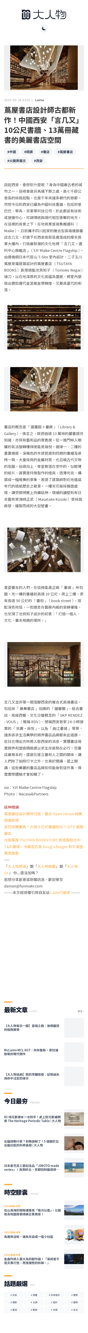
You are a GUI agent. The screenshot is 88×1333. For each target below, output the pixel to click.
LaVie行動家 (60, 892)
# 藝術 (13, 1309)
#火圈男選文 (16, 160)
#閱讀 (28, 151)
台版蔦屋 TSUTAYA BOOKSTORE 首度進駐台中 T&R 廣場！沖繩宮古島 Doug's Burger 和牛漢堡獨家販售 (43, 846)
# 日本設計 (54, 1294)
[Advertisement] (44, 944)
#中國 (11, 151)
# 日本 (13, 1294)
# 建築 (74, 1302)
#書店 (45, 151)
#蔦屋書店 (65, 151)
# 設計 (54, 1302)
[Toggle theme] (44, 28)
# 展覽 (74, 1294)
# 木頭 (54, 1309)
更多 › (81, 1011)
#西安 (38, 160)
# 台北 (74, 1309)
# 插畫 (34, 1294)
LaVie (39, 100)
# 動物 (34, 1309)
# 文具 (34, 1302)
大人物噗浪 (17, 866)
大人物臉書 (46, 866)
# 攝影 (13, 1302)
